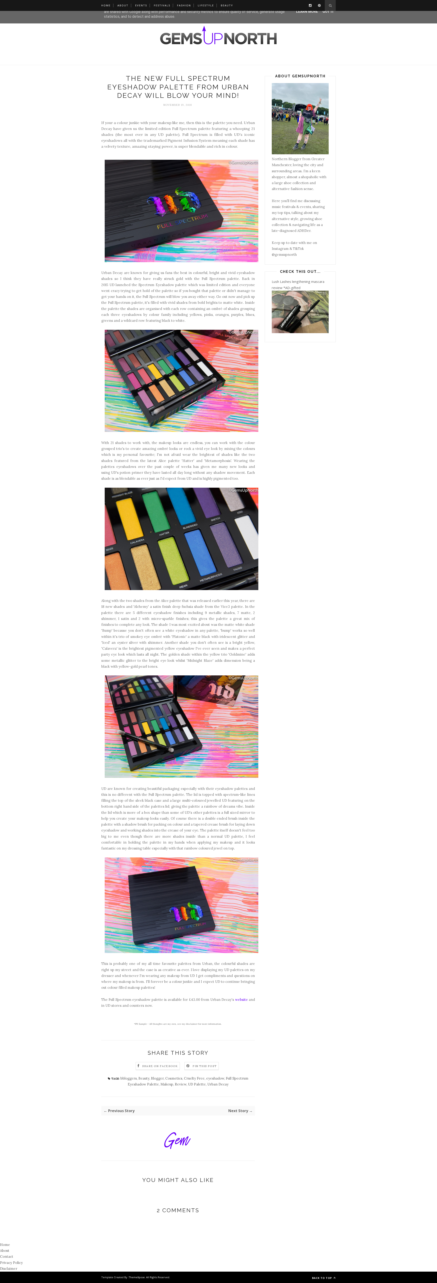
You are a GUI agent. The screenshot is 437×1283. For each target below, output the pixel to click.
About (122, 5)
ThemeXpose (137, 1277)
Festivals (162, 5)
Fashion (184, 5)
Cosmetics (173, 1078)
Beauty (227, 5)
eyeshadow (215, 1078)
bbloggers (128, 1078)
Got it (328, 12)
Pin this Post (205, 1066)
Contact (6, 1256)
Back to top (322, 1278)
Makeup (166, 1084)
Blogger (157, 1078)
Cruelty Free (194, 1078)
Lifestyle (206, 5)
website (241, 999)
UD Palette (197, 1084)
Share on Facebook (160, 1066)
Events (141, 5)
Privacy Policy (11, 1262)
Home (106, 5)
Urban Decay (218, 1084)
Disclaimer (8, 1268)
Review (180, 1084)
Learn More (307, 12)
